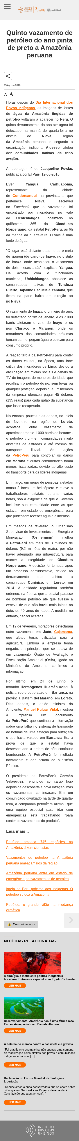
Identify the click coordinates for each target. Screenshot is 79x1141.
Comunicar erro (21, 924)
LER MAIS (15, 985)
